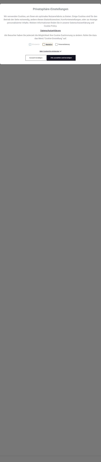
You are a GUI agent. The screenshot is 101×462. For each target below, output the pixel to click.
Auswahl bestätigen (35, 58)
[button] (50, 51)
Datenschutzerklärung (50, 30)
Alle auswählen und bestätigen (61, 58)
